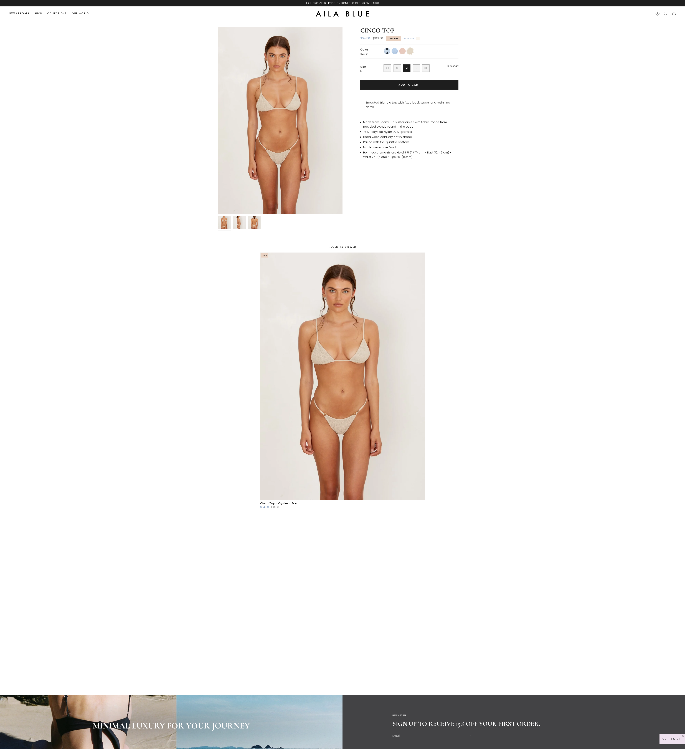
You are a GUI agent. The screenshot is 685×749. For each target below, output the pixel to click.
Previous (217, 120)
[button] (38, 13)
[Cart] (674, 14)
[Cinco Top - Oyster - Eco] (342, 376)
